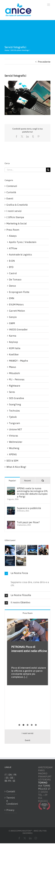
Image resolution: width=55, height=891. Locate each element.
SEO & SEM (12, 460)
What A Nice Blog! (16, 466)
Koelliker (14, 354)
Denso (12, 285)
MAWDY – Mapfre (18, 360)
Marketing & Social (16, 223)
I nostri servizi (14, 211)
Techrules (14, 410)
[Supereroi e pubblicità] (11, 508)
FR (15, 774)
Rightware (14, 385)
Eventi (9, 198)
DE (11, 777)
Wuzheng (14, 448)
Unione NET (15, 429)
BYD (11, 267)
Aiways (13, 235)
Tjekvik (13, 416)
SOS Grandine (16, 398)
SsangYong (15, 404)
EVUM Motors (16, 304)
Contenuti (11, 186)
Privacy (10, 810)
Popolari (12, 480)
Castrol (13, 273)
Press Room (12, 229)
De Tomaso (15, 279)
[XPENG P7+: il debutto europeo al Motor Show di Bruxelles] (32, 549)
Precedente (44, 61)
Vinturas (13, 435)
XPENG (13, 454)
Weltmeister (15, 441)
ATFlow (13, 248)
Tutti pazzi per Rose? (28, 522)
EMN (11, 298)
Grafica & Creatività (17, 204)
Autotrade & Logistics (20, 254)
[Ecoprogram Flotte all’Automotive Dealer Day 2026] (10, 560)
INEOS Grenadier (18, 329)
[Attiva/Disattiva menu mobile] (48, 4)
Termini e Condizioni (10, 800)
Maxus (12, 367)
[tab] (27, 613)
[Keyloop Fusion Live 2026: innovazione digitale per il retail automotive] (21, 549)
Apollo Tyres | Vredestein (22, 242)
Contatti (10, 791)
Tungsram (14, 423)
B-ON (12, 260)
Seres (12, 392)
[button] (27, 573)
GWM (12, 323)
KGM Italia (14, 348)
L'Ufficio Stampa (15, 217)
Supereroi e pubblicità (29, 508)
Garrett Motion (17, 310)
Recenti (27, 480)
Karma (12, 335)
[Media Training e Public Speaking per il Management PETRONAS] (43, 549)
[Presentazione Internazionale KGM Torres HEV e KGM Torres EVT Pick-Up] (21, 560)
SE (14, 780)
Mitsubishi (14, 373)
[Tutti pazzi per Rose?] (11, 522)
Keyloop (13, 342)
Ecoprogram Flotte (19, 292)
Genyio (13, 317)
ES (7, 777)
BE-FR (8, 780)
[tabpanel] (27, 673)
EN (10, 774)
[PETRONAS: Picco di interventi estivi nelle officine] (27, 630)
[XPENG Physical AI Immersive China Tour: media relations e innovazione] (10, 549)
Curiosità (11, 192)
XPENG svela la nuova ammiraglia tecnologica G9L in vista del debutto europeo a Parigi (32, 492)
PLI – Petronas (16, 379)
